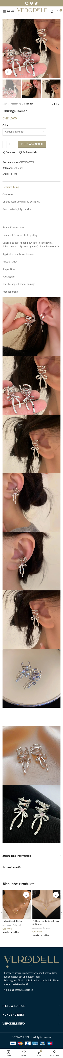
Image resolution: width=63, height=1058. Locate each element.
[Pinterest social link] (31, 3)
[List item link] (31, 990)
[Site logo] (32, 11)
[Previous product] (52, 104)
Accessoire (16, 104)
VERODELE (26, 1037)
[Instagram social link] (26, 3)
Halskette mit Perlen (12, 921)
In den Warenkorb (32, 144)
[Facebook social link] (11, 174)
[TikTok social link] (36, 3)
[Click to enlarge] (8, 71)
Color (5, 125)
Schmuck (28, 104)
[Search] (52, 11)
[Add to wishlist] (26, 895)
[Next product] (58, 104)
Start (5, 104)
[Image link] (31, 962)
